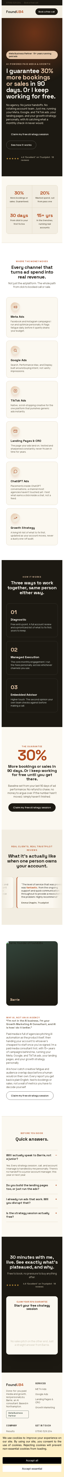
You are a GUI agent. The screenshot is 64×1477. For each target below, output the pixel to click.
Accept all (32, 1460)
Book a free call (31, 2)
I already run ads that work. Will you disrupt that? (27, 1201)
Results (10, 1431)
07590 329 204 (13, 2)
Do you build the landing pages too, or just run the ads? (27, 1187)
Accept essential (32, 1468)
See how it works (21, 145)
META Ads (40, 1389)
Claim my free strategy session (30, 134)
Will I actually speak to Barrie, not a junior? (28, 1157)
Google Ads (41, 1394)
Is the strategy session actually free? (27, 1215)
